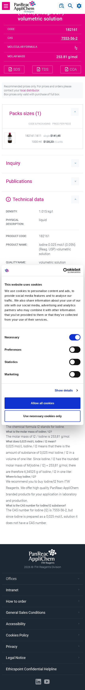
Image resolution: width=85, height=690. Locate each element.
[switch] (74, 349)
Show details (64, 390)
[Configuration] (79, 6)
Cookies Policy (17, 635)
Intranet (12, 590)
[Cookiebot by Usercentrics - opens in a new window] (63, 270)
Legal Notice (16, 658)
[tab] (42, 112)
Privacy (11, 646)
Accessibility (16, 624)
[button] (42, 112)
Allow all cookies (42, 403)
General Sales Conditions (25, 612)
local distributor (29, 90)
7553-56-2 (69, 38)
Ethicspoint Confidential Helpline (31, 669)
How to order (16, 601)
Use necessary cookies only (42, 416)
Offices (11, 579)
